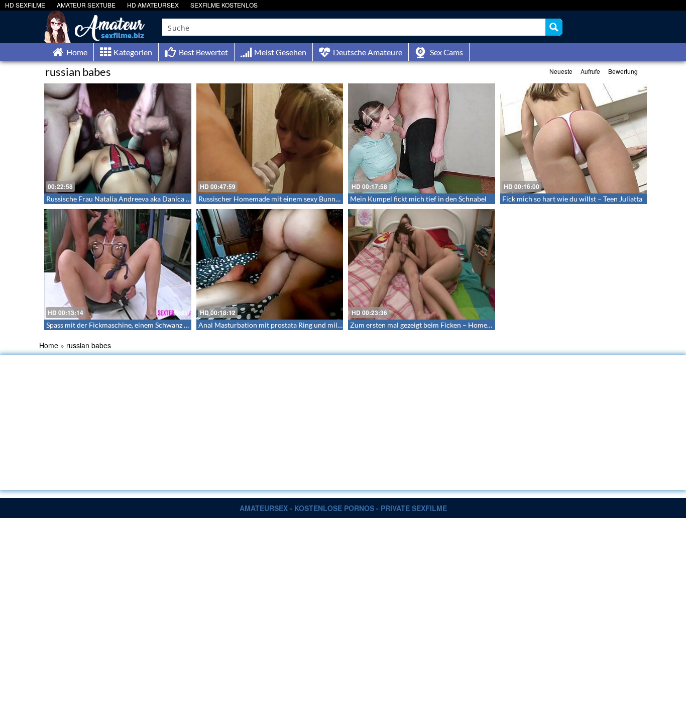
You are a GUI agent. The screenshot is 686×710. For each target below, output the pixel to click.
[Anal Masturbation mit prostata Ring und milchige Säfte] (270, 264)
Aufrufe (590, 71)
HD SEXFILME (25, 5)
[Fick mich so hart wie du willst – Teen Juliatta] (573, 138)
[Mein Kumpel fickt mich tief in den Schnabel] (421, 138)
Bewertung (623, 71)
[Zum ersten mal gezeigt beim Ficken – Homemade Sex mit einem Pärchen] (421, 264)
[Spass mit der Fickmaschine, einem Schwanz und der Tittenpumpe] (117, 264)
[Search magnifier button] (553, 27)
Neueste (561, 71)
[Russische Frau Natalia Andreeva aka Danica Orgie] (117, 138)
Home (48, 345)
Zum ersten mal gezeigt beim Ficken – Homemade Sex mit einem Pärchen (463, 325)
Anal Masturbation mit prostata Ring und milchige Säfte (284, 325)
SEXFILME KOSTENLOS (224, 5)
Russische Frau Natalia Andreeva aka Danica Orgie (124, 198)
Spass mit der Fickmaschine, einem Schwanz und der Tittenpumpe (148, 325)
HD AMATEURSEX (153, 5)
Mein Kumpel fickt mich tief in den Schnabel (418, 198)
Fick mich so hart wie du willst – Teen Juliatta (572, 198)
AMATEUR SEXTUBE (86, 5)
